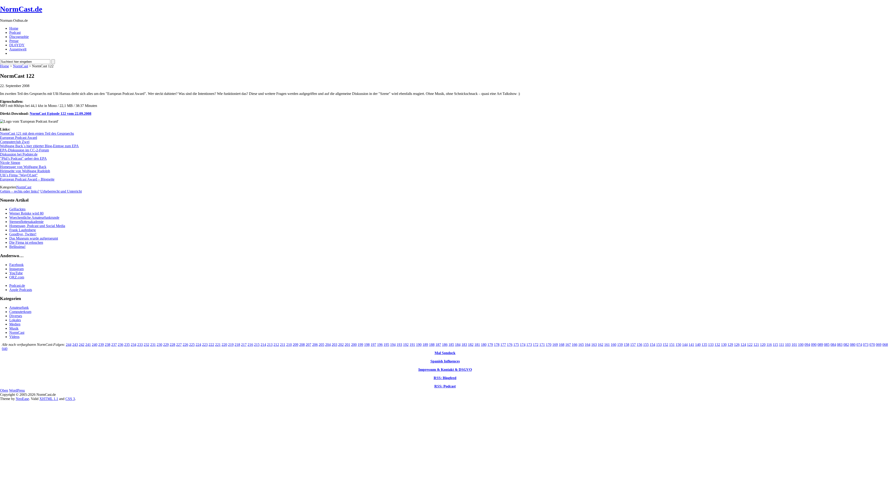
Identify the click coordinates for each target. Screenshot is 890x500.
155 (646, 345)
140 (698, 345)
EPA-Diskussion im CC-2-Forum (24, 150)
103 (788, 345)
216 (250, 345)
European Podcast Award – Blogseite (27, 179)
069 (878, 345)
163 (594, 345)
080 (852, 345)
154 (652, 345)
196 (380, 345)
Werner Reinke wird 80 (26, 213)
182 (471, 345)
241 (88, 345)
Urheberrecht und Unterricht (61, 191)
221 (218, 345)
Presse (14, 41)
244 (68, 345)
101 (794, 345)
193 (399, 345)
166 (574, 345)
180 (483, 345)
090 (814, 345)
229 (166, 345)
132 (717, 345)
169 (555, 345)
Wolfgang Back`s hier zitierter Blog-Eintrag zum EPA (39, 146)
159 (620, 345)
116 (769, 345)
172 (535, 345)
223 (205, 345)
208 (302, 345)
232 (146, 345)
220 (224, 345)
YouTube (16, 273)
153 (659, 345)
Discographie (19, 37)
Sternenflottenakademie (26, 222)
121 (756, 345)
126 (737, 345)
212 (276, 345)
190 (419, 345)
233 (140, 345)
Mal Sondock (445, 353)
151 (672, 345)
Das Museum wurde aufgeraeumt (33, 238)
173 (529, 345)
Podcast (15, 32)
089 (820, 345)
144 (685, 345)
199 (360, 345)
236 (120, 345)
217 (244, 345)
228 (172, 345)
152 (665, 345)
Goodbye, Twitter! (22, 234)
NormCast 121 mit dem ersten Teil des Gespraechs (37, 133)
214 (263, 345)
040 (4, 349)
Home (13, 28)
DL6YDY (17, 45)
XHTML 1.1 (48, 399)
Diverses (15, 316)
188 (432, 345)
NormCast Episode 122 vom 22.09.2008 (60, 114)
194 (393, 345)
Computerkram (20, 312)
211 (282, 345)
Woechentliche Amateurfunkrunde (34, 217)
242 (81, 345)
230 (159, 345)
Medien (14, 324)
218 (237, 345)
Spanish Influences (445, 361)
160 (613, 345)
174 (522, 345)
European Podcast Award (18, 138)
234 (133, 345)
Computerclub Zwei (14, 142)
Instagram (16, 269)
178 (496, 345)
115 (775, 345)
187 (438, 345)
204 (328, 345)
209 (295, 345)
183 (464, 345)
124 (743, 345)
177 (503, 345)
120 (763, 345)
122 (750, 345)
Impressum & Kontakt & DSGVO (445, 370)
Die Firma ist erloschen (26, 242)
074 (859, 345)
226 (185, 345)
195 (386, 345)
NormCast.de (21, 9)
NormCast (20, 66)
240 (94, 345)
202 (341, 345)
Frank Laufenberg (22, 230)
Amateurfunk (19, 307)
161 (607, 345)
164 (587, 345)
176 (509, 345)
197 (373, 345)
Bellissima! (17, 247)
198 (367, 345)
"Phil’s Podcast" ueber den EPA (23, 158)
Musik (14, 328)
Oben (4, 390)
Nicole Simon (10, 163)
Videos (14, 337)
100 (801, 345)
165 (581, 345)
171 (542, 345)
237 (114, 345)
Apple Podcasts (20, 290)
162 (600, 345)
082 (846, 345)
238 (107, 345)
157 (633, 345)
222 (211, 345)
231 (153, 345)
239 (101, 345)
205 (321, 345)
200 (354, 345)
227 (179, 345)
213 (270, 345)
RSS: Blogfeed (445, 378)
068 (885, 345)
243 (75, 345)
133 (711, 345)
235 (127, 345)
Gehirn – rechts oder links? (19, 191)
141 (691, 345)
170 (548, 345)
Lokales (15, 320)
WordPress (17, 390)
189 (425, 345)
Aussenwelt (17, 49)
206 (315, 345)
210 (289, 345)
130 (724, 345)
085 (827, 345)
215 (257, 345)
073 (865, 345)
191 (412, 345)
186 (445, 345)
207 (308, 345)
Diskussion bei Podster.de (19, 154)
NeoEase (22, 399)
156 (639, 345)
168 (561, 345)
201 (347, 345)
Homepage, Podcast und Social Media (37, 226)
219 (231, 345)
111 (781, 345)
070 (872, 345)
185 (451, 345)
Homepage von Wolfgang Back (23, 167)
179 (490, 345)
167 (568, 345)
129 (730, 345)
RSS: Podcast (445, 386)
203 (334, 345)
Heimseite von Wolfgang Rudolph (25, 171)
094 (807, 345)
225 (192, 345)
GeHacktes (17, 209)
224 (198, 345)
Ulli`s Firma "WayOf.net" (19, 175)
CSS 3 (70, 399)
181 (477, 345)
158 (626, 345)
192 (406, 345)
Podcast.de (17, 286)
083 (839, 345)
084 (833, 345)
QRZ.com (16, 277)
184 (458, 345)
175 (516, 345)
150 (678, 345)
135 (704, 345)
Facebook (16, 265)
